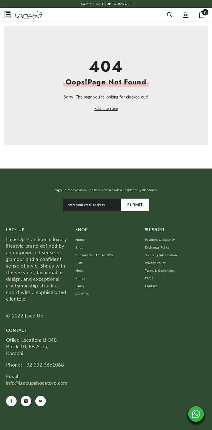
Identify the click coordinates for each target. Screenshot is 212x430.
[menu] (7, 14)
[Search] (169, 15)
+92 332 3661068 (44, 365)
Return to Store (106, 108)
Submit (135, 204)
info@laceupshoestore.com (37, 383)
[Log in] (186, 15)
